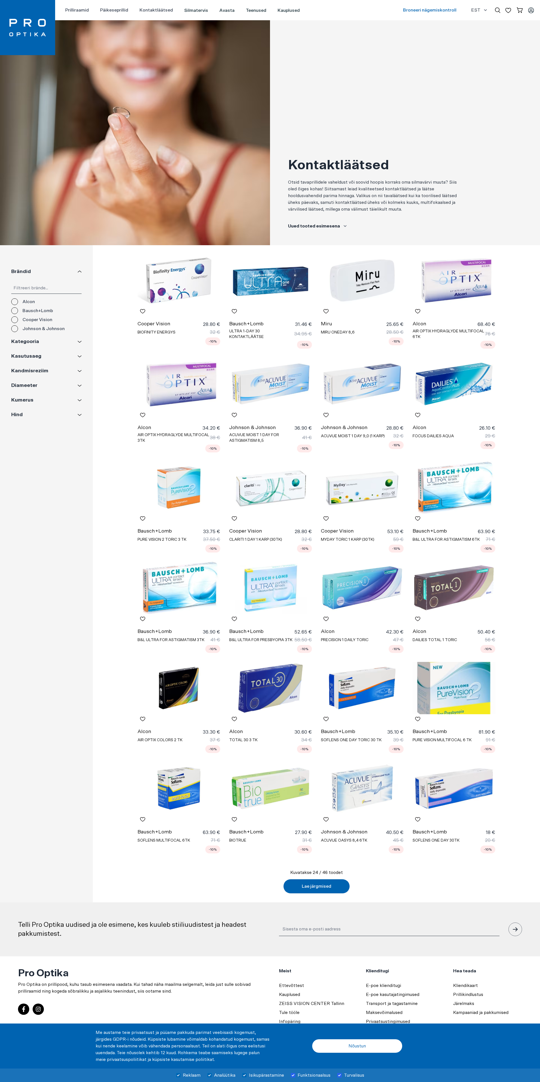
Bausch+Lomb (37, 310)
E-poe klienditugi (383, 985)
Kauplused (289, 10)
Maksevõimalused (384, 1012)
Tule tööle (289, 1012)
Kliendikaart (465, 985)
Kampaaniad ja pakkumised (480, 1012)
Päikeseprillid (114, 10)
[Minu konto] (531, 10)
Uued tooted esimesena (314, 226)
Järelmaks (463, 1003)
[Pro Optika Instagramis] (38, 1009)
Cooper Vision (37, 319)
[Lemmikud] (508, 10)
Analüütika (224, 1075)
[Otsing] (497, 10)
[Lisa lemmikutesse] (143, 311)
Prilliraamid (77, 10)
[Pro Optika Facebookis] (23, 1009)
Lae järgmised (316, 886)
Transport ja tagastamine (392, 1003)
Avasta (227, 10)
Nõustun (357, 1046)
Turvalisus (354, 1075)
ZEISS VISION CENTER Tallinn (311, 1003)
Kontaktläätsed (156, 10)
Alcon (28, 301)
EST (475, 10)
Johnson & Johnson (43, 328)
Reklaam (192, 1075)
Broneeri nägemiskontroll (429, 10)
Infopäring (289, 1021)
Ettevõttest (291, 985)
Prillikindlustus (468, 994)
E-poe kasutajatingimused (392, 994)
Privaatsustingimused (388, 1021)
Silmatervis (196, 10)
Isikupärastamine (266, 1075)
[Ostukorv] (519, 10)
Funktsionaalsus (314, 1075)
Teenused (256, 10)
